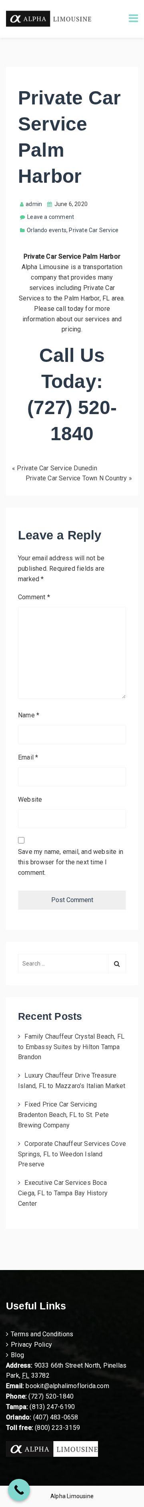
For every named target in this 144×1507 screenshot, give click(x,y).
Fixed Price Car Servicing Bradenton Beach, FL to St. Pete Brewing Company (63, 1115)
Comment (34, 597)
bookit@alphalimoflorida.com (66, 1386)
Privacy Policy (31, 1344)
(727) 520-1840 (51, 1396)
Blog (17, 1355)
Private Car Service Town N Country (76, 478)
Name (28, 715)
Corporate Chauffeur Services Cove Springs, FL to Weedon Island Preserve (72, 1154)
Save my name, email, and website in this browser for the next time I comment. (70, 862)
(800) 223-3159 (57, 1427)
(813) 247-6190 (52, 1407)
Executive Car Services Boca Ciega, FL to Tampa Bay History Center (63, 1193)
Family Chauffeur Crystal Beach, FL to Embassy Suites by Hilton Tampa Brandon (71, 1047)
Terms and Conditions (42, 1334)
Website (30, 799)
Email (28, 757)
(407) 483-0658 (55, 1417)
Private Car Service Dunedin (57, 468)
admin (34, 204)
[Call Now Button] (19, 1490)
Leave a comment (50, 217)
